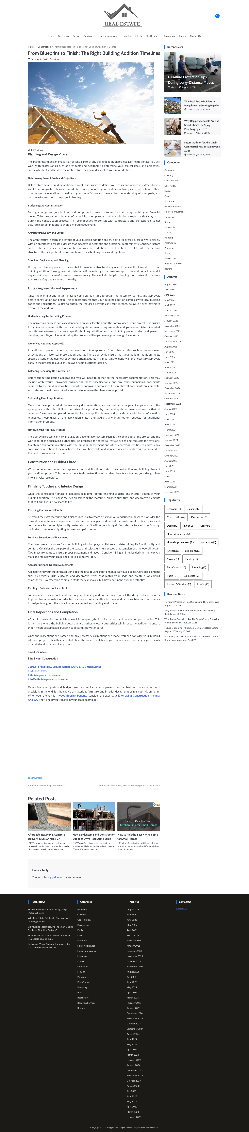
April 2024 (169, 424)
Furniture (87, 36)
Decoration (63, 36)
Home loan (169, 216)
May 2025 (169, 362)
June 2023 (169, 471)
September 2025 (172, 341)
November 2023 (172, 450)
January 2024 (171, 440)
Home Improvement (108, 36)
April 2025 (169, 367)
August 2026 (170, 284)
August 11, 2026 (189, 87)
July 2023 (169, 466)
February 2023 (171, 492)
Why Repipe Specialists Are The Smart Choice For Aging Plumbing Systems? (201, 124)
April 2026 (169, 305)
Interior (127, 36)
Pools (167, 253)
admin (56, 59)
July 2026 (169, 289)
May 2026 (169, 299)
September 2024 (172, 403)
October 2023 (171, 455)
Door (167, 196)
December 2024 (172, 388)
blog (109, 1127)
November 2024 (172, 393)
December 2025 (172, 325)
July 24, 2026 (204, 132)
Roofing (182, 36)
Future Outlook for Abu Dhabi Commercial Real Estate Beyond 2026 (202, 146)
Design (76, 36)
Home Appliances (173, 206)
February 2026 (171, 315)
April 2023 (169, 481)
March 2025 (170, 372)
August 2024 (170, 408)
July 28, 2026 (204, 109)
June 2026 (169, 294)
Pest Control (170, 242)
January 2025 (171, 383)
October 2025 (171, 336)
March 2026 (170, 310)
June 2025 (169, 357)
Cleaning (168, 175)
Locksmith (169, 227)
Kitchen (138, 36)
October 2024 (171, 398)
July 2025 (169, 351)
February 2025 (171, 377)
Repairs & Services (173, 263)
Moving (168, 232)
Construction (35, 778)
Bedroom (169, 170)
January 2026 (171, 320)
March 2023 (170, 486)
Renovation (169, 36)
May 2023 (169, 476)
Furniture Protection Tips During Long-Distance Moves (191, 601)
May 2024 (169, 419)
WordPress (153, 1127)
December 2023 (172, 445)
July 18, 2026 (204, 154)
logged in (53, 877)
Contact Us (195, 36)
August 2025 (170, 346)
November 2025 (172, 331)
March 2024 (170, 429)
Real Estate (151, 36)
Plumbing (169, 247)
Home (51, 36)
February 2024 (171, 434)
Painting (168, 237)
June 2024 (169, 414)
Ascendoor (131, 1127)
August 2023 (170, 460)
